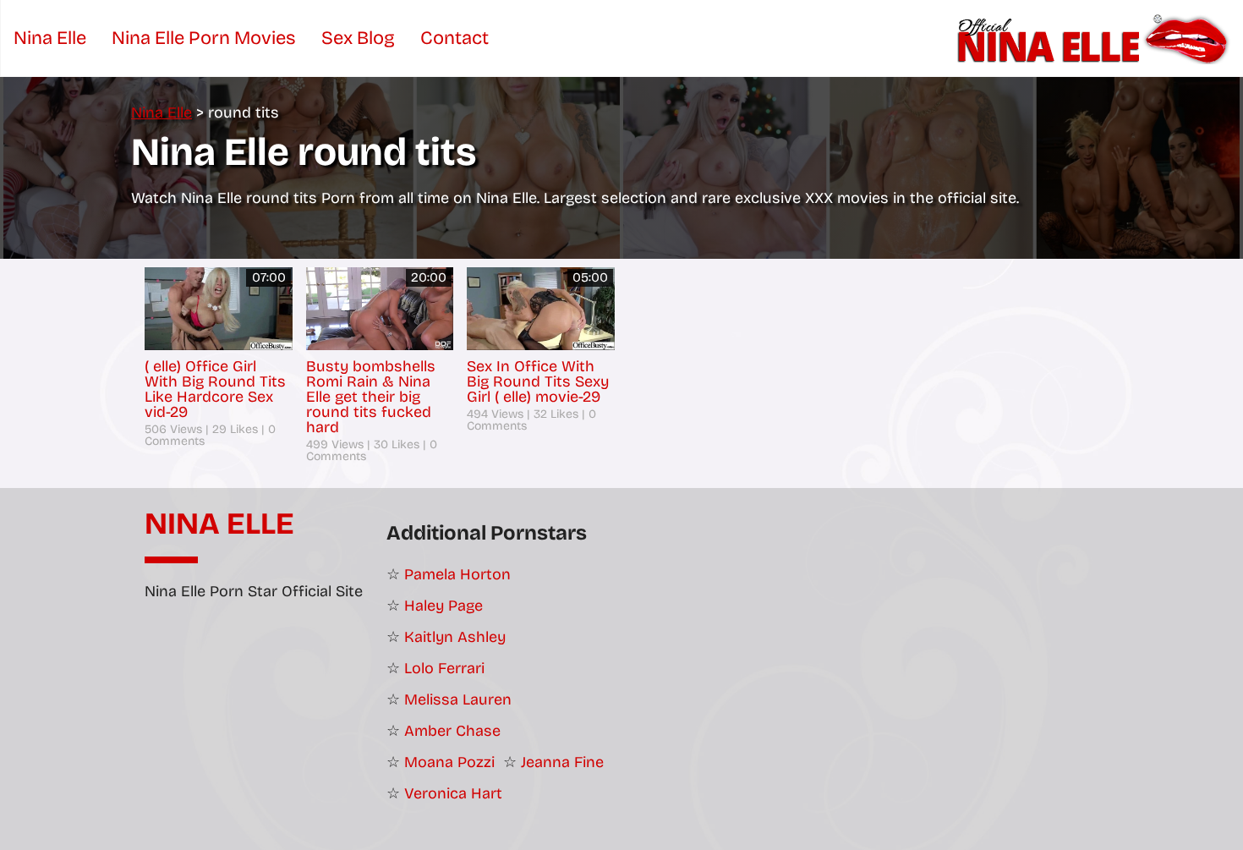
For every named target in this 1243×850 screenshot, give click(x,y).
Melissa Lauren (458, 699)
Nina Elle (219, 524)
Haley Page (443, 605)
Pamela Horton (457, 574)
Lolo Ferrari (444, 668)
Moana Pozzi (449, 762)
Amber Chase (452, 730)
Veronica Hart (453, 793)
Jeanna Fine (562, 762)
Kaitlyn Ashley (455, 637)
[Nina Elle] (1095, 38)
